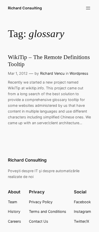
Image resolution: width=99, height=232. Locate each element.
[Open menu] (88, 8)
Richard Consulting (25, 8)
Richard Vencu (52, 73)
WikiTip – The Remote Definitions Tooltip (49, 60)
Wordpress (79, 73)
